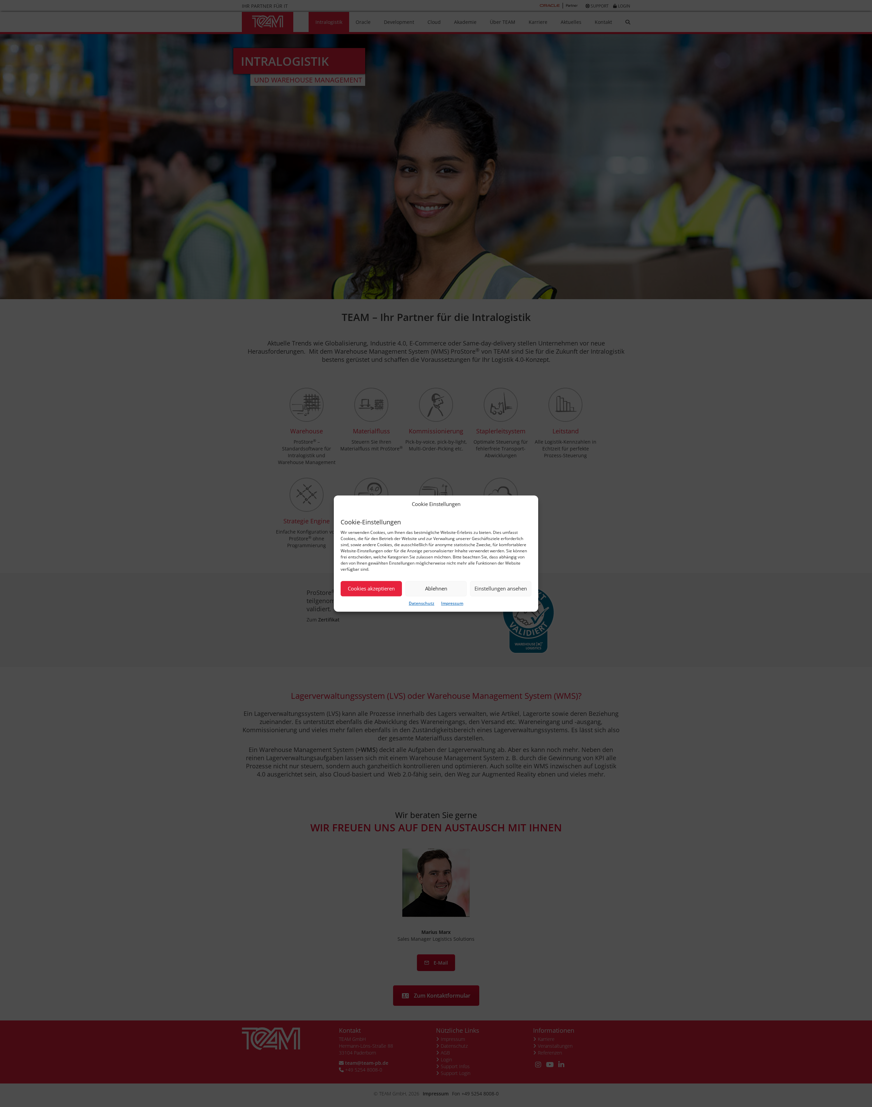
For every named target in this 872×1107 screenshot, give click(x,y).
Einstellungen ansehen (500, 588)
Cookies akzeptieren (371, 588)
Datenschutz (421, 603)
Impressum (452, 603)
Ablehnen (436, 588)
